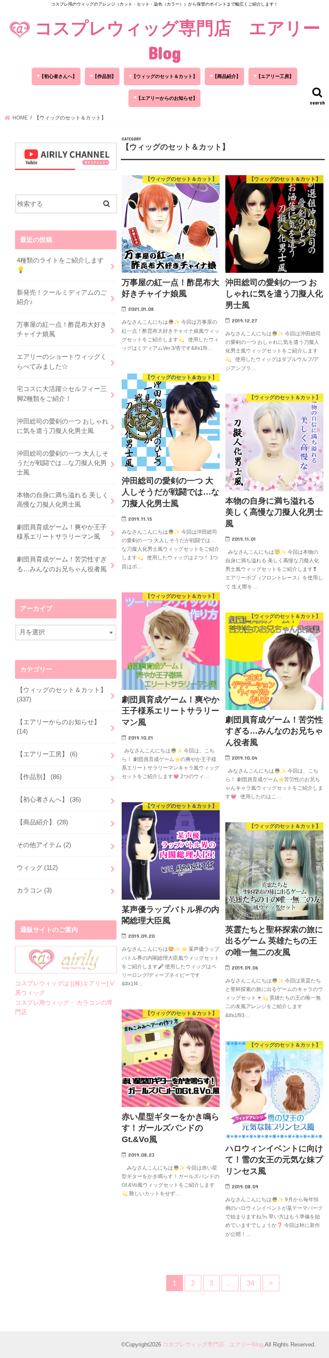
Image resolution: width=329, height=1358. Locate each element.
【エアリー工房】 (275, 76)
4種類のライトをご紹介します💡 (60, 265)
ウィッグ (37, 867)
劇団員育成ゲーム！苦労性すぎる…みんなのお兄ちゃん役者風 (62, 564)
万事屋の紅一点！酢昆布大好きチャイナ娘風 (62, 329)
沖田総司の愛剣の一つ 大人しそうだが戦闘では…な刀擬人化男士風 (62, 463)
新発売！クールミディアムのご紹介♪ (62, 297)
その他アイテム (44, 845)
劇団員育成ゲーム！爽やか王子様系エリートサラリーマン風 (62, 532)
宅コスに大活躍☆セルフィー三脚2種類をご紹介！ (62, 393)
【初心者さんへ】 (58, 76)
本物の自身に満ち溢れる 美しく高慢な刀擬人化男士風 (62, 500)
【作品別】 (104, 76)
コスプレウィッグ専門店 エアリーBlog (177, 40)
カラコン (34, 890)
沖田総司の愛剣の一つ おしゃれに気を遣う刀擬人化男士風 (62, 426)
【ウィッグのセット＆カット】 (164, 76)
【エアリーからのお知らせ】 (166, 98)
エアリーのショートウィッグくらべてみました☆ (62, 361)
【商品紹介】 (226, 76)
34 (250, 1283)
